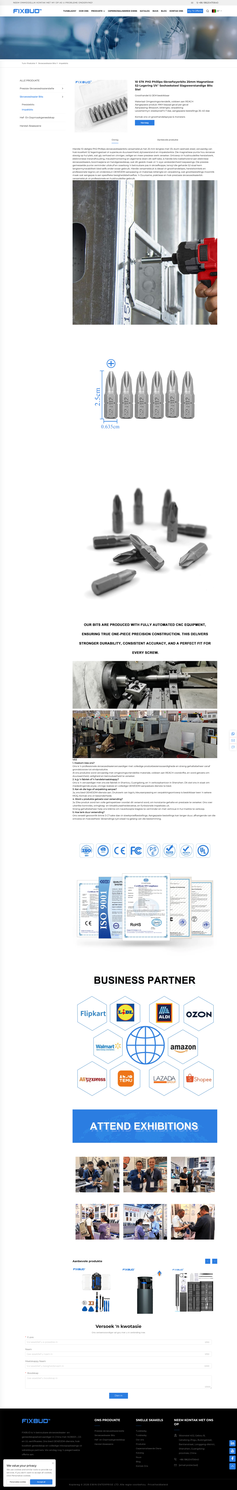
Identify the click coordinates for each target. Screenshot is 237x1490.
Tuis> (24, 63)
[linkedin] (232, 1443)
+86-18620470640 (208, 2)
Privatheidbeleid (158, 1484)
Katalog (145, 11)
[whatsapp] (233, 734)
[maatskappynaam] (27, 10)
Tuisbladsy (69, 11)
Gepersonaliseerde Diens (122, 11)
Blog (164, 11)
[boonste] (232, 1466)
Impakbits (63, 63)
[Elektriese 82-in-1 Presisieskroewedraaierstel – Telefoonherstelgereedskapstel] (194, 1291)
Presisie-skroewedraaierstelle (37, 88)
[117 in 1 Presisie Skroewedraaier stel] (96, 1291)
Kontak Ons (176, 11)
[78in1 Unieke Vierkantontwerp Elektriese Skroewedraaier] (145, 1291)
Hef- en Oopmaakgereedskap (37, 117)
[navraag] (233, 747)
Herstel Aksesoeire (30, 125)
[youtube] (232, 1451)
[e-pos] (233, 740)
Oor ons (83, 11)
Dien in (118, 1395)
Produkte (97, 11)
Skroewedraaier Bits (47, 63)
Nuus (155, 11)
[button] (207, 1261)
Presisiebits (28, 104)
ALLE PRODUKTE (30, 80)
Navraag (145, 122)
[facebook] (232, 1458)
